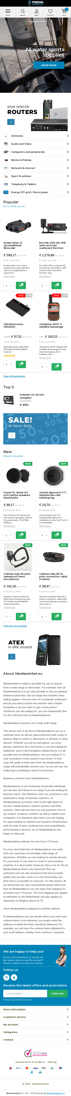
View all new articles (15, 625)
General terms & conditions (30, 1061)
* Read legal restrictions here (17, 999)
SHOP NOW (48, 65)
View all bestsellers (14, 376)
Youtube (14, 977)
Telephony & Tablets (23, 184)
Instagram (6, 977)
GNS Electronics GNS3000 (13, 325)
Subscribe (58, 993)
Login (37, 15)
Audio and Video (21, 143)
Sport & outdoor (21, 176)
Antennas (17, 135)
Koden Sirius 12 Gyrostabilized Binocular (13, 245)
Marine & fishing (21, 160)
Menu (8, 15)
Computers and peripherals (28, 151)
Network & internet (23, 168)
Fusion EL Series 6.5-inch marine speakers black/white (17, 495)
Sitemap (52, 1061)
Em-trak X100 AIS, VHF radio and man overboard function (52, 245)
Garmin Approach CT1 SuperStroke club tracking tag (52, 495)
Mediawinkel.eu (40, 1083)
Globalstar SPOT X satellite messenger (51, 325)
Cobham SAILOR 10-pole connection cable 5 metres (53, 576)
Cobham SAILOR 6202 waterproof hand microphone (17, 576)
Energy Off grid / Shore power (29, 192)
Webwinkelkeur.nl (55, 1093)
